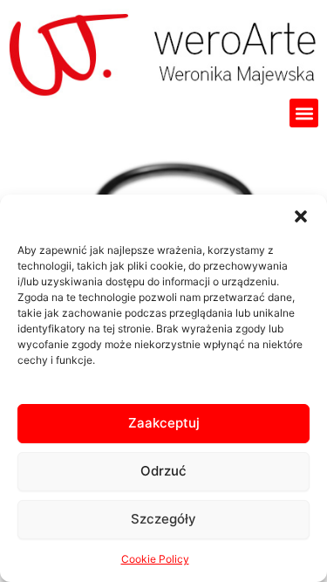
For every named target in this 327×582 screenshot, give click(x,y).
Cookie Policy (155, 558)
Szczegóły (163, 518)
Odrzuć (163, 470)
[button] (301, 216)
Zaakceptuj (164, 422)
